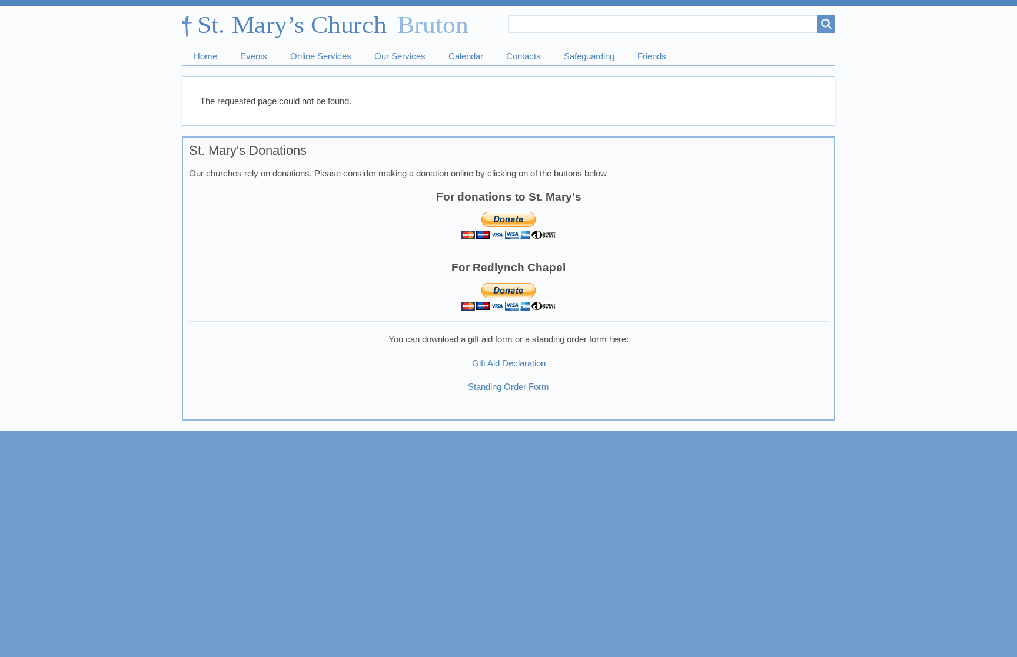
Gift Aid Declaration (509, 363)
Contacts (523, 56)
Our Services (400, 56)
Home (205, 56)
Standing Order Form (508, 387)
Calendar (465, 56)
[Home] (331, 27)
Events (253, 56)
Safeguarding (589, 56)
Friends (651, 56)
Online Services (320, 56)
